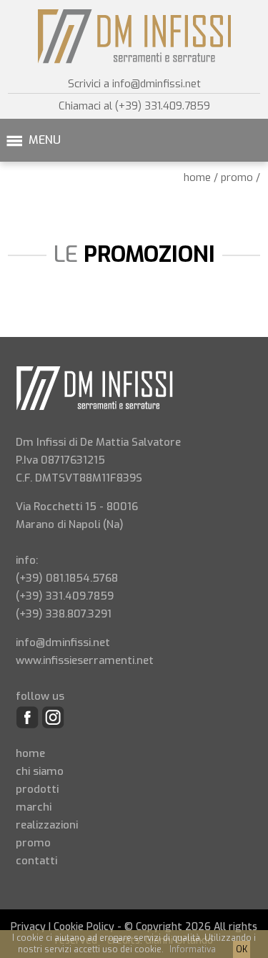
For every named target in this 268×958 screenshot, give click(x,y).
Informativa (192, 949)
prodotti (37, 789)
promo (237, 177)
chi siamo (40, 771)
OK (241, 949)
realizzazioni (47, 825)
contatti (36, 861)
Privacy (28, 927)
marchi (33, 807)
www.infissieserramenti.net (85, 660)
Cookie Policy (84, 927)
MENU (45, 139)
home (197, 177)
